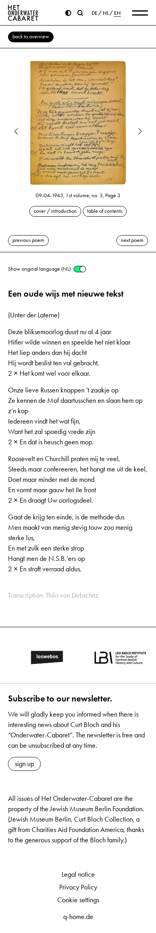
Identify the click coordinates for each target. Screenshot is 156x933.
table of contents (104, 211)
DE (95, 13)
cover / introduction (55, 211)
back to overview (30, 36)
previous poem (28, 240)
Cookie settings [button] (78, 899)
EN (117, 13)
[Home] (23, 13)
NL (106, 13)
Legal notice (78, 874)
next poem (132, 240)
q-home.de (78, 916)
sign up (24, 763)
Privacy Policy (78, 887)
